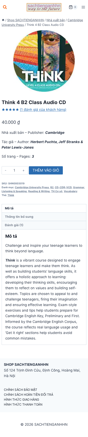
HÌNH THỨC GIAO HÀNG (21, 399)
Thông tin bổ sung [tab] (19, 217)
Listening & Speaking (14, 191)
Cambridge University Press (32, 187)
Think (11, 195)
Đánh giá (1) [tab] (14, 225)
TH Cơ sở (56, 191)
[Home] (3, 20)
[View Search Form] (5, 7)
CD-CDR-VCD (63, 187)
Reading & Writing (39, 191)
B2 (51, 187)
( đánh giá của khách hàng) (43, 110)
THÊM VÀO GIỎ (46, 170)
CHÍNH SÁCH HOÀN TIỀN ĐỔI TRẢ (28, 395)
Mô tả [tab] (9, 208)
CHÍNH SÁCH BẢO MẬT (20, 390)
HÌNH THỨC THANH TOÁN (23, 404)
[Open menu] (83, 7)
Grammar (78, 187)
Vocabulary (70, 191)
